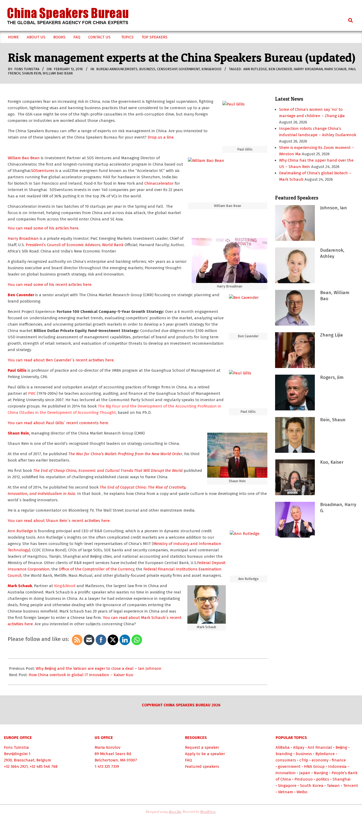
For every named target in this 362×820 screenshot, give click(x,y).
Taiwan (333, 785)
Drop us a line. (161, 137)
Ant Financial (320, 747)
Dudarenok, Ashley (332, 253)
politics (322, 779)
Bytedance (325, 753)
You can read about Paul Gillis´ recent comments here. (58, 422)
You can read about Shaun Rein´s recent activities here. (59, 520)
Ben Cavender (280, 69)
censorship (167, 69)
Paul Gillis (18, 370)
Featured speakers (202, 766)
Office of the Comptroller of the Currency (96, 569)
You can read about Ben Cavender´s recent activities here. (61, 360)
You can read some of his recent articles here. (50, 284)
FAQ (188, 760)
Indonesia (337, 766)
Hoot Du (175, 811)
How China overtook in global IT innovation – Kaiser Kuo (81, 674)
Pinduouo (303, 779)
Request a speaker (202, 747)
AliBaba (283, 747)
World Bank (112, 244)
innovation (286, 772)
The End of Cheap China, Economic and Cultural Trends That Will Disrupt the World (108, 470)
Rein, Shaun (333, 420)
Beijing (341, 747)
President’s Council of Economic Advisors (63, 244)
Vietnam (285, 792)
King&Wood (211, 69)
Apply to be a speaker (205, 753)
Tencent (350, 785)
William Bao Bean (58, 73)
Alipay (298, 747)
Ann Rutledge (255, 69)
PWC (32, 393)
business (147, 69)
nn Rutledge (21, 531)
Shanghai (341, 779)
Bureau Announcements (117, 69)
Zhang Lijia (331, 335)
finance (339, 760)
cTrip (303, 760)
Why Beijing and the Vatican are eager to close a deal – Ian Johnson (98, 668)
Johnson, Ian (333, 208)
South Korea (311, 785)
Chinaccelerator (159, 183)
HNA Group (314, 766)
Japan (304, 772)
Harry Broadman (308, 69)
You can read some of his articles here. (43, 228)
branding (284, 753)
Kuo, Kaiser (331, 462)
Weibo (302, 792)
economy (320, 760)
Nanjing (321, 772)
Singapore (287, 785)
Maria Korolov (107, 747)
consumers (286, 760)
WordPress (207, 811)
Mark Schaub (335, 69)
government (189, 69)
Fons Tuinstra (16, 747)
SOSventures (42, 170)
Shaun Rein (31, 73)
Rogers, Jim (331, 377)
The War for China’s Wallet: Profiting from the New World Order (125, 453)
